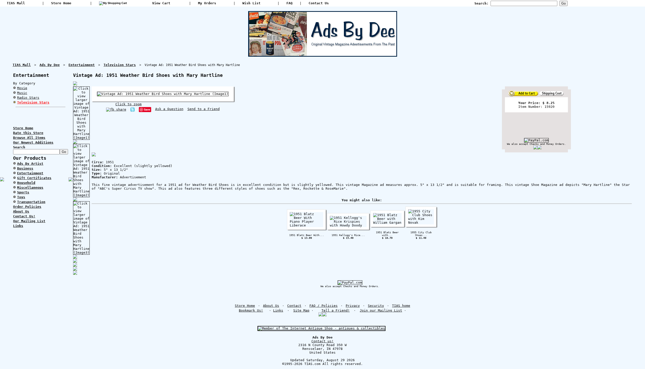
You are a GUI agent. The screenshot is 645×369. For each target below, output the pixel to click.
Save (147, 109)
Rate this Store (28, 133)
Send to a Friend (203, 109)
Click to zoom (128, 104)
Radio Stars (28, 97)
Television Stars (33, 102)
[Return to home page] (322, 54)
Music (22, 93)
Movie (22, 88)
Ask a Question (169, 109)
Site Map (301, 310)
